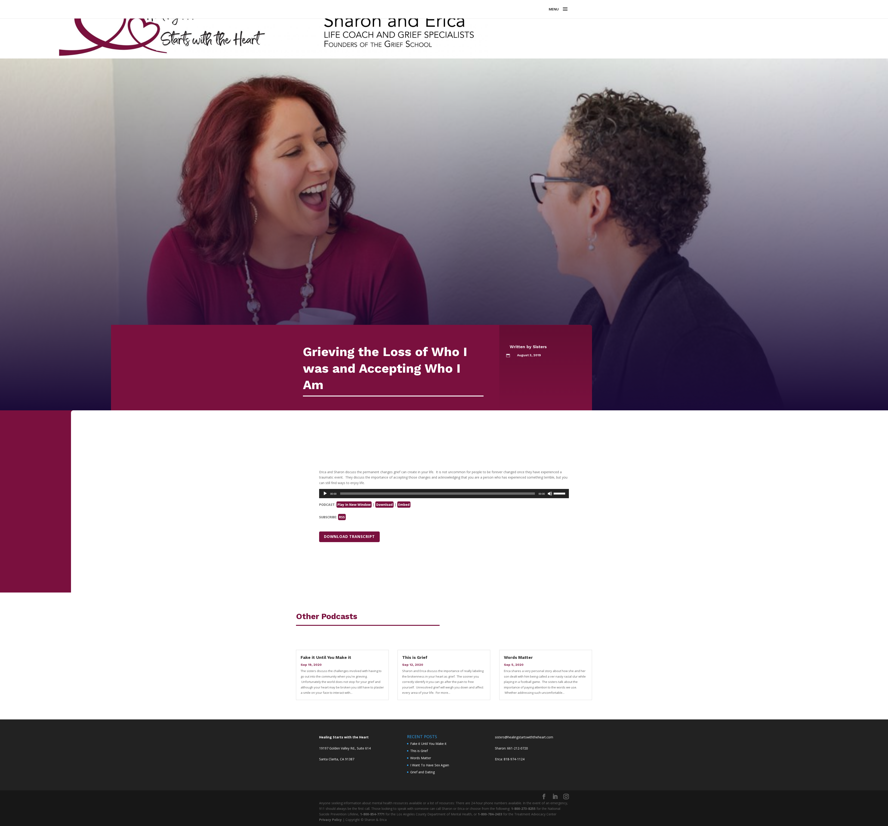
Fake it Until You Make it (326, 657)
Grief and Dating (422, 772)
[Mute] (550, 493)
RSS (342, 517)
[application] (444, 493)
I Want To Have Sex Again (429, 765)
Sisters (540, 346)
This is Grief (414, 657)
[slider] (560, 493)
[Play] (325, 493)
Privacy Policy (330, 819)
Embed (404, 504)
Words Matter (518, 657)
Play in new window (354, 504)
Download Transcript (349, 536)
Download (384, 504)
